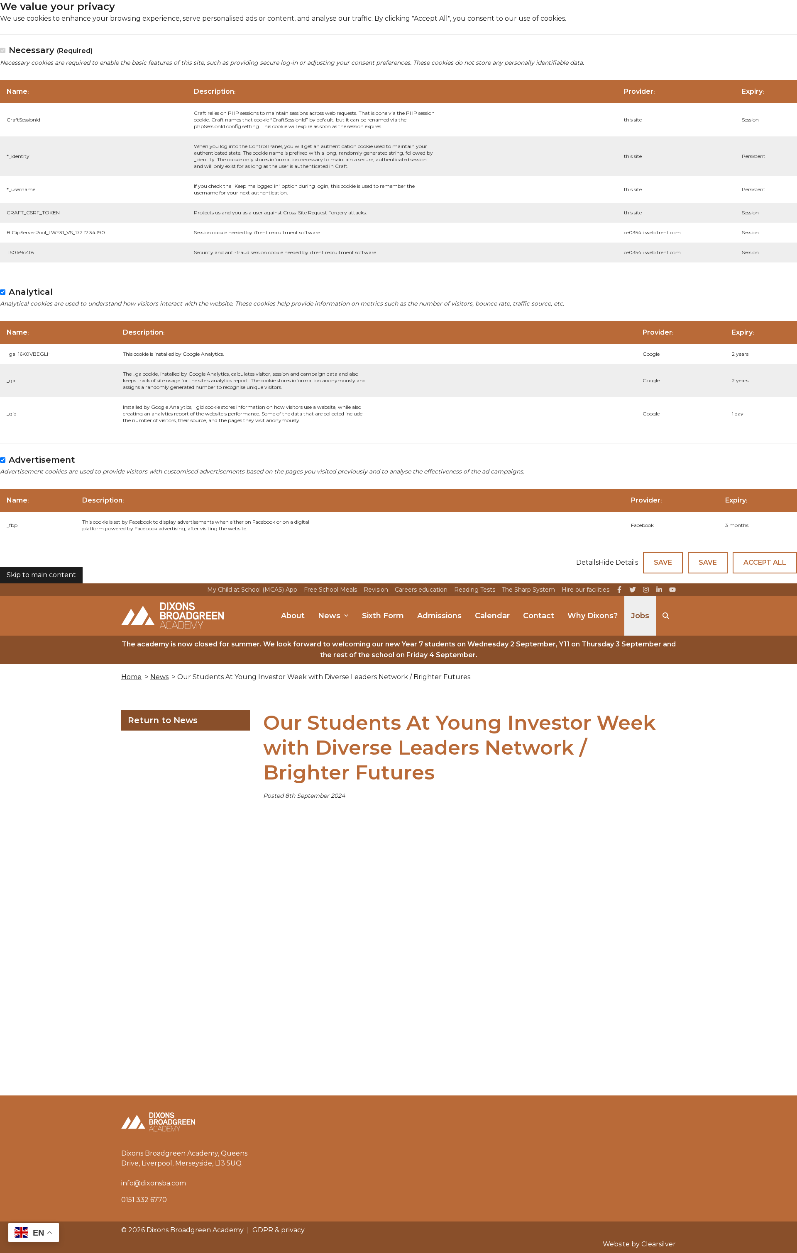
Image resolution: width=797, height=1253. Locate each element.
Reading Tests (474, 589)
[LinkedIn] (659, 589)
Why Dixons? (592, 615)
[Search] (666, 616)
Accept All (764, 562)
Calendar (492, 615)
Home (131, 677)
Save (663, 562)
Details (587, 562)
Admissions (439, 615)
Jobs (640, 615)
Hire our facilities (585, 589)
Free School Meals (330, 589)
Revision (376, 589)
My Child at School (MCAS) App (252, 589)
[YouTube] (672, 589)
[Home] (172, 616)
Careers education (421, 589)
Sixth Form (383, 615)
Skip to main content (41, 575)
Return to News (163, 720)
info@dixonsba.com (153, 1183)
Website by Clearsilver (639, 1244)
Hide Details (618, 562)
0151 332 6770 (144, 1200)
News (329, 615)
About (293, 615)
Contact (538, 615)
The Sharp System (528, 589)
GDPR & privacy (278, 1230)
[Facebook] (619, 589)
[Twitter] (632, 589)
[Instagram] (646, 589)
